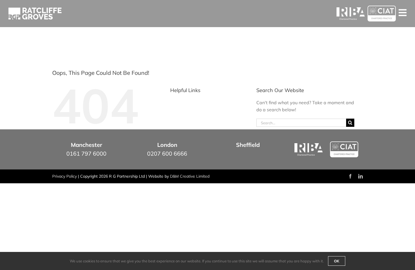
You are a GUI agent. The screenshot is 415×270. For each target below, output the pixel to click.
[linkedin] (360, 176)
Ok (336, 261)
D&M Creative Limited (189, 176)
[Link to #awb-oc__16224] (403, 12)
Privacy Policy (64, 176)
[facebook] (350, 176)
